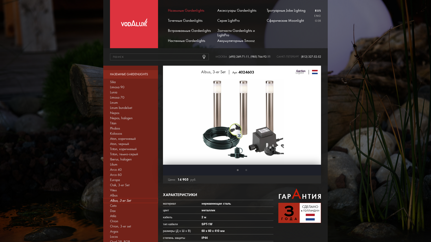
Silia (113, 82)
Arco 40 (116, 170)
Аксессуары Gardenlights (236, 10)
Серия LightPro (228, 20)
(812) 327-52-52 (311, 56)
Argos (114, 231)
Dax (113, 211)
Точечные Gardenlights (185, 20)
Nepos (114, 113)
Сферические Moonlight (285, 20)
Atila (113, 216)
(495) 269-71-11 (239, 56)
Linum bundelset (121, 108)
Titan (113, 123)
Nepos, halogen (121, 118)
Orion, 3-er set (120, 226)
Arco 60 (116, 175)
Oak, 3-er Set (119, 185)
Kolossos (116, 134)
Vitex (113, 190)
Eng (317, 15)
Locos (114, 237)
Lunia (113, 92)
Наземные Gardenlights (186, 10)
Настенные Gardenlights (186, 41)
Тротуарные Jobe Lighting (286, 10)
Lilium (113, 164)
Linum (114, 103)
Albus (114, 195)
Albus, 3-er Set (120, 201)
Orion (114, 221)
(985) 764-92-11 (260, 56)
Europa (115, 180)
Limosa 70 (117, 97)
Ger (318, 20)
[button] (238, 170)
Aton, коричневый (123, 139)
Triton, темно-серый (124, 154)
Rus (318, 10)
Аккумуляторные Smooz (236, 41)
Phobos (115, 128)
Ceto (113, 206)
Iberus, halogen (121, 159)
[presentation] (171, 121)
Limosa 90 (117, 87)
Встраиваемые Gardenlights (189, 30)
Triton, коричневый (123, 149)
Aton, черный (119, 144)
